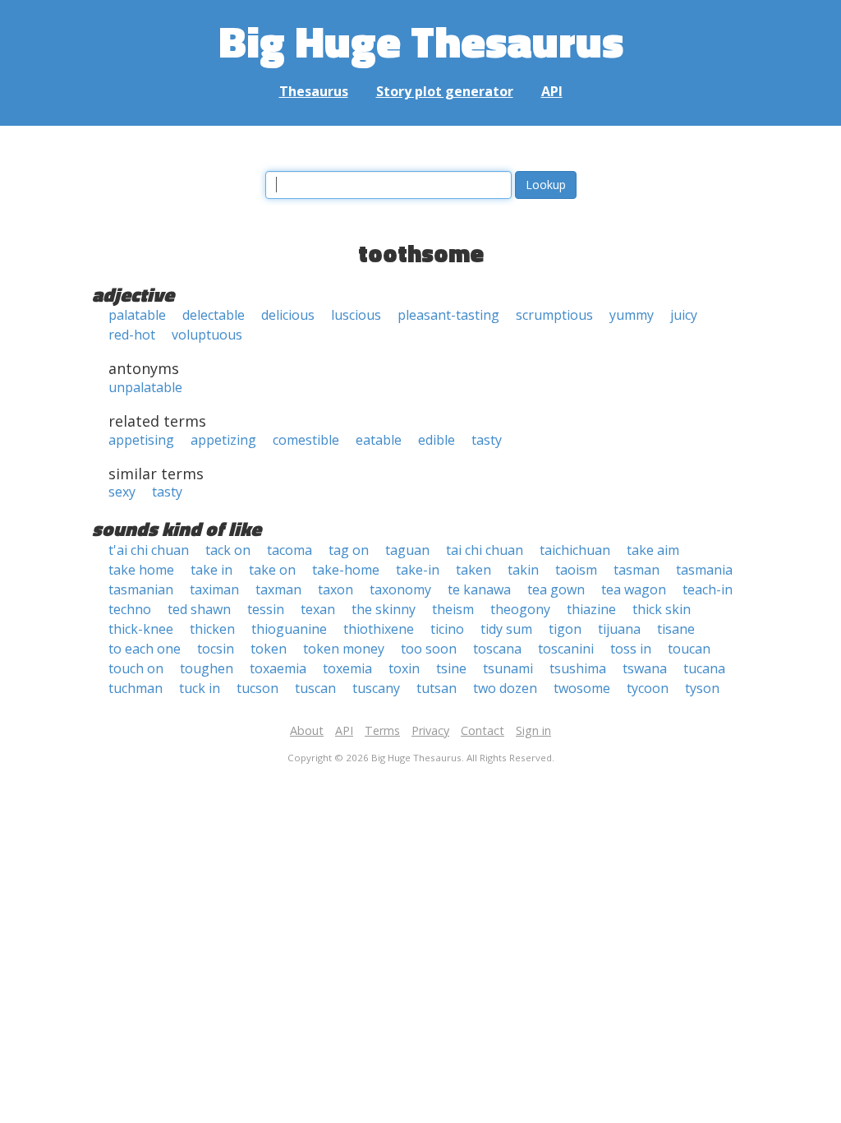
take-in (417, 570)
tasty (486, 440)
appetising (141, 440)
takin (523, 570)
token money (343, 649)
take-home (345, 570)
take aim (653, 550)
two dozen (505, 688)
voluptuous (207, 335)
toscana (497, 649)
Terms (382, 730)
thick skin (661, 609)
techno (129, 609)
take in (211, 570)
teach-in (707, 589)
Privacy (430, 730)
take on (272, 570)
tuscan (315, 688)
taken (473, 570)
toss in (630, 649)
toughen (206, 668)
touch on (135, 668)
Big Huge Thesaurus (420, 41)
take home (141, 570)
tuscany (376, 688)
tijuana (619, 629)
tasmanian (140, 589)
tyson (702, 688)
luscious (356, 315)
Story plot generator (444, 91)
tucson (257, 688)
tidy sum (506, 629)
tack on (227, 550)
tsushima (577, 668)
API (552, 91)
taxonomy (400, 589)
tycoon (648, 688)
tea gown (556, 589)
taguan (407, 550)
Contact (482, 730)
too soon (429, 649)
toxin (404, 668)
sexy (122, 492)
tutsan (436, 688)
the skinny (384, 609)
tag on (349, 550)
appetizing (223, 440)
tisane (676, 629)
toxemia (347, 668)
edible (436, 440)
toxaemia (278, 668)
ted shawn (199, 609)
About (307, 730)
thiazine (591, 609)
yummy (631, 315)
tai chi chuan (484, 550)
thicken (212, 629)
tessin (265, 609)
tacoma (289, 550)
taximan (214, 589)
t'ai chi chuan (148, 550)
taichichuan (575, 550)
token (268, 649)
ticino (447, 629)
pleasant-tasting (448, 315)
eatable (379, 440)
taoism (576, 570)
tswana (645, 668)
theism (453, 609)
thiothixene (378, 629)
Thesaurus (313, 91)
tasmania (704, 570)
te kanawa (479, 589)
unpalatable (145, 387)
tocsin (215, 649)
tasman (636, 570)
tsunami (508, 668)
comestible (306, 440)
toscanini (566, 649)
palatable (137, 315)
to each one (144, 649)
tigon (565, 629)
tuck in (199, 688)
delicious (288, 315)
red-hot (131, 335)
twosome (582, 688)
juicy (683, 315)
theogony (520, 609)
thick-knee (140, 629)
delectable (213, 315)
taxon (335, 589)
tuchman (135, 688)
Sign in (533, 730)
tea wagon (633, 589)
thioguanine (289, 629)
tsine (451, 668)
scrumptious (554, 315)
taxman (278, 589)
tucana (704, 668)
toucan (689, 649)
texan (318, 609)
